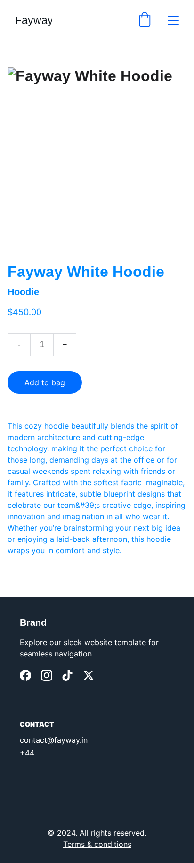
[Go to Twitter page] (88, 675)
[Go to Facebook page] (25, 675)
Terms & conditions (97, 844)
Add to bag (44, 382)
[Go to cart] (145, 20)
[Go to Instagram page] (46, 675)
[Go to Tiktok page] (67, 675)
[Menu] (173, 20)
